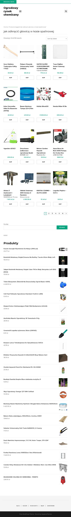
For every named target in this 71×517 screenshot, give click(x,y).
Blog (18, 505)
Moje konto (34, 505)
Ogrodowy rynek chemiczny (11, 11)
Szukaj (6, 224)
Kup (10, 77)
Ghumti (37, 514)
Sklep (42, 505)
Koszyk (25, 505)
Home (6, 27)
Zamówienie (50, 505)
